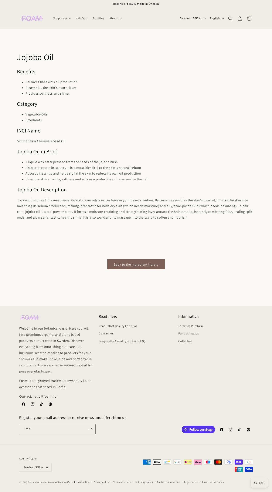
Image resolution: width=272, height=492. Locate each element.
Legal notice (191, 482)
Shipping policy (144, 482)
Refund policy (81, 482)
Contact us (106, 333)
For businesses (188, 333)
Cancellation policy (213, 482)
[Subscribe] (90, 429)
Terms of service (122, 482)
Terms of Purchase (191, 326)
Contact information (168, 482)
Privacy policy (101, 482)
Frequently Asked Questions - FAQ (122, 341)
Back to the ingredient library (136, 264)
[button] (62, 18)
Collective (185, 341)
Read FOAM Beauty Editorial (118, 326)
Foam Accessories (38, 482)
